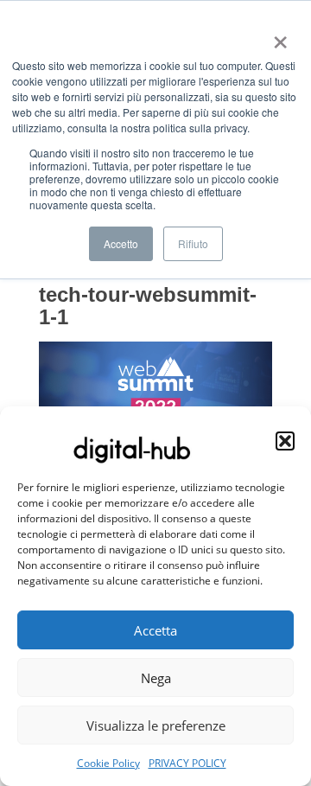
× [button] (276, 36)
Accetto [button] (121, 243)
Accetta (155, 630)
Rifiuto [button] (193, 243)
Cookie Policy (108, 763)
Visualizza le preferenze (155, 725)
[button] (285, 441)
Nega (156, 678)
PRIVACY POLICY (187, 763)
